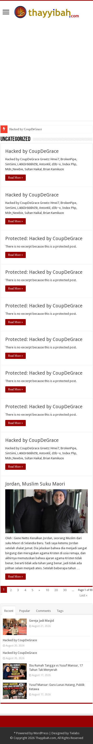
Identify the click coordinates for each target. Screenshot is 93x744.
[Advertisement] (46, 67)
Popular (24, 611)
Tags (60, 611)
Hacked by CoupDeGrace (25, 129)
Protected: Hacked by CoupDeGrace (44, 238)
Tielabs (74, 733)
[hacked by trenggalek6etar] (46, 11)
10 (47, 590)
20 (56, 590)
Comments (43, 611)
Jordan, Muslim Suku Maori (35, 484)
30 (65, 590)
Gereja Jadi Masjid (41, 620)
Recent (8, 611)
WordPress (40, 733)
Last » (83, 595)
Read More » (15, 177)
